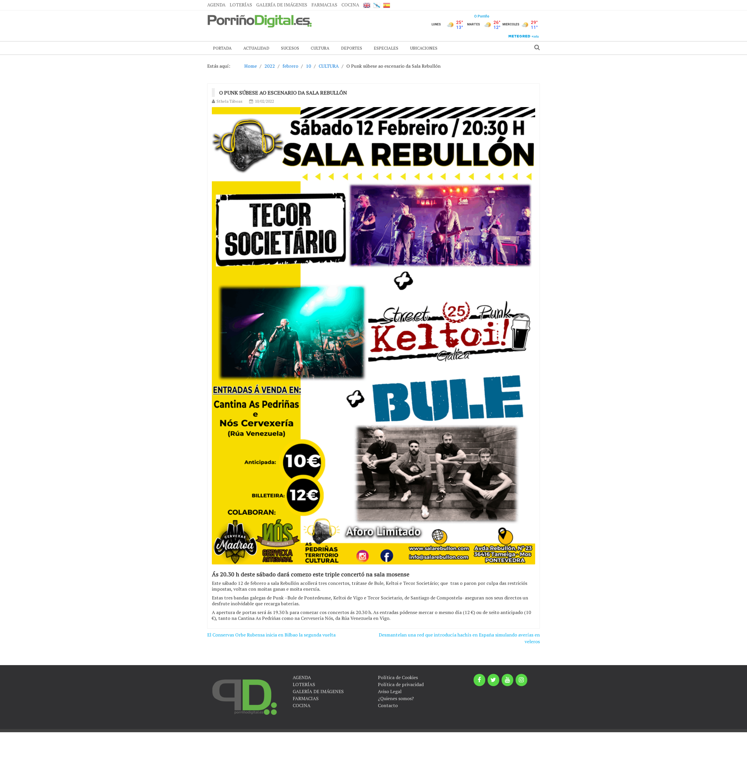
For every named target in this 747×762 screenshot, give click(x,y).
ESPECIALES (386, 48)
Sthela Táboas (229, 101)
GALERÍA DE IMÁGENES (281, 4)
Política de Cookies (398, 677)
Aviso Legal (390, 691)
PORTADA (222, 48)
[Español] (386, 5)
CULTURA (320, 48)
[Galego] (376, 5)
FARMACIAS (324, 4)
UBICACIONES (423, 48)
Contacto (388, 705)
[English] (366, 5)
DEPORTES (351, 48)
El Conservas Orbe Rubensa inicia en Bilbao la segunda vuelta (271, 635)
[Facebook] (479, 680)
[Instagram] (521, 680)
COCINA (350, 4)
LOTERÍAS (241, 4)
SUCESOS (290, 48)
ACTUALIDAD (256, 48)
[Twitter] (493, 680)
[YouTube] (507, 680)
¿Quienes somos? (396, 698)
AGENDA (216, 4)
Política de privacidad (401, 684)
